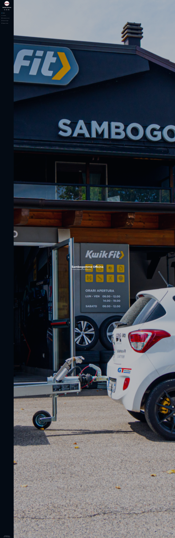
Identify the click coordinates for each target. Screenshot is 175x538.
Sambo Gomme (6, 7)
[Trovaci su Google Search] (9, 10)
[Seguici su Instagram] (7, 10)
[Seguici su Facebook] (5, 10)
